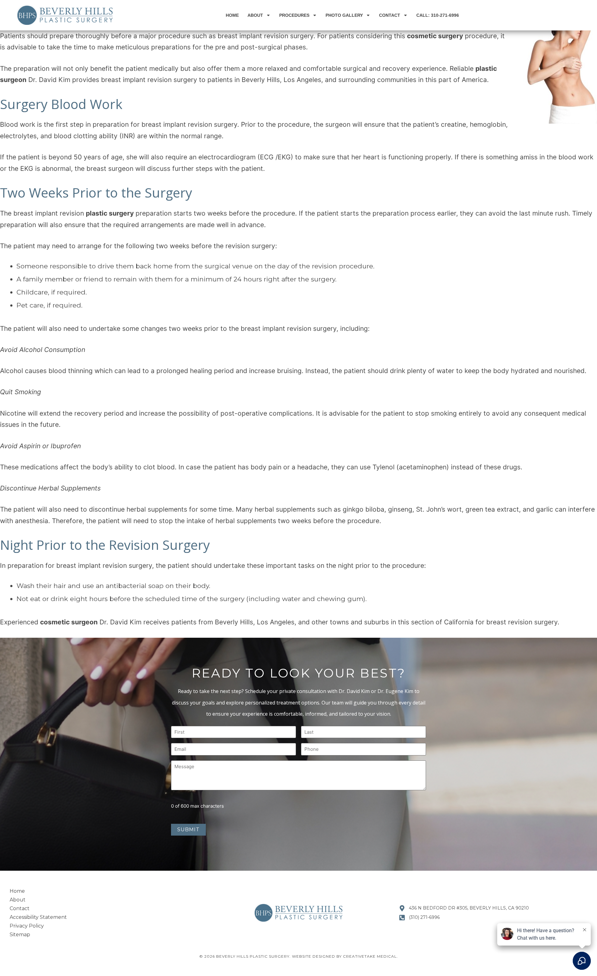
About (255, 15)
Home (232, 15)
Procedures (294, 15)
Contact (389, 15)
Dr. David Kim (48, 80)
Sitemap (20, 934)
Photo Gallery (344, 15)
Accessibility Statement (38, 917)
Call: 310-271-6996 (437, 15)
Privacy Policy (27, 926)
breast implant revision (253, 36)
